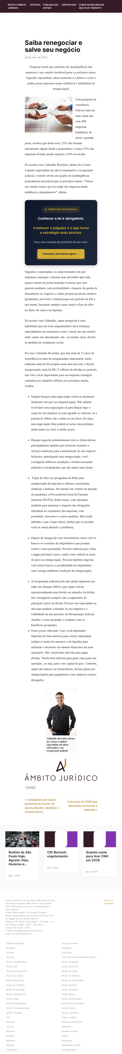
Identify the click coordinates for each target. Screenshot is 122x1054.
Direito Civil (11, 966)
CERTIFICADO (69, 4)
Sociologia (67, 1040)
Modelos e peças (70, 1031)
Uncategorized (69, 1050)
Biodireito (10, 948)
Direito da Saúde (70, 971)
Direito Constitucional (16, 971)
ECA (8, 1017)
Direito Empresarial (15, 990)
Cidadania (66, 948)
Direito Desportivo (15, 980)
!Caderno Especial (15, 943)
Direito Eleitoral (69, 985)
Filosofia (10, 1022)
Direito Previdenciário (72, 999)
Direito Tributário (14, 1013)
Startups (10, 1045)
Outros (65, 1036)
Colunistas (67, 952)
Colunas (10, 952)
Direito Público (69, 1008)
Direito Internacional (15, 994)
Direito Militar (68, 994)
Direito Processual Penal (17, 1008)
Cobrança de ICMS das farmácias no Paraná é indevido (82, 805)
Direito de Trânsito (71, 976)
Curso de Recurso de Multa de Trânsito (91, 6)
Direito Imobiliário (70, 990)
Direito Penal (12, 999)
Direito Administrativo (16, 962)
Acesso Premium (70, 943)
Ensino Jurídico (69, 1017)
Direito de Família (14, 976)
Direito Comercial (70, 966)
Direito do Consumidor (73, 980)
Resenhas (10, 1040)
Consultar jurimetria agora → (60, 253)
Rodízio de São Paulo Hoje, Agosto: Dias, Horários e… (20, 858)
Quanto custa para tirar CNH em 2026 (97, 856)
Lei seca (10, 1026)
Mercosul (10, 1031)
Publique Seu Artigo (51, 6)
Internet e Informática (72, 1022)
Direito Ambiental (70, 962)
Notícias (35, 4)
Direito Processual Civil (73, 1003)
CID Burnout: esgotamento (57, 854)
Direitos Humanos (70, 1013)
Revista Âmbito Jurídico (17, 6)
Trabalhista (11, 1050)
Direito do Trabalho (15, 985)
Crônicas (10, 957)
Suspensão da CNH (71, 1045)
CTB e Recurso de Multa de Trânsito (79, 957)
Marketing (66, 1026)
